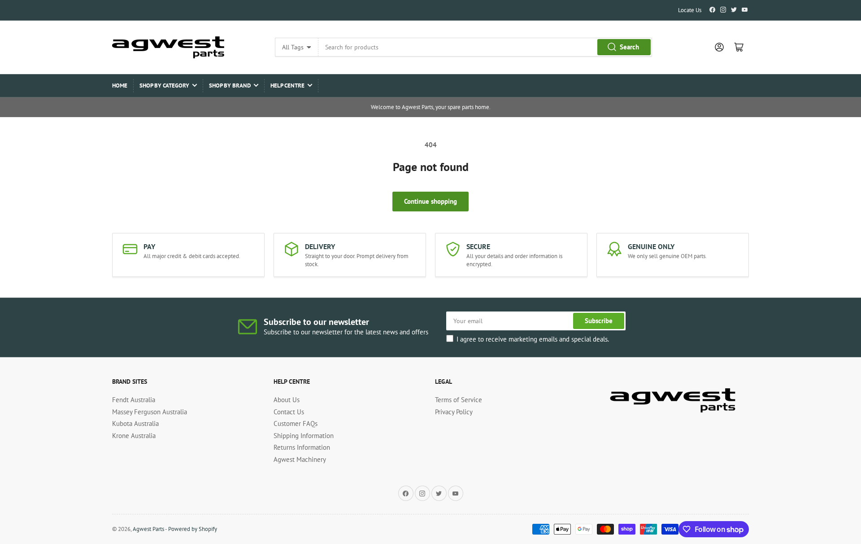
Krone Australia (134, 435)
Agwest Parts (148, 529)
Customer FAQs (295, 423)
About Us (287, 399)
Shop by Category (164, 85)
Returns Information (302, 447)
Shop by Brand (230, 85)
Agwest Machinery (300, 459)
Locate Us (689, 10)
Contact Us (289, 412)
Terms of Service (458, 399)
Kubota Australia (135, 423)
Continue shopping (430, 201)
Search (629, 47)
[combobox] (485, 47)
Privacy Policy (454, 412)
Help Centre (287, 85)
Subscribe (599, 320)
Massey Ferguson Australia (149, 412)
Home (119, 85)
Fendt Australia (133, 399)
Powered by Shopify (192, 529)
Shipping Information (304, 435)
